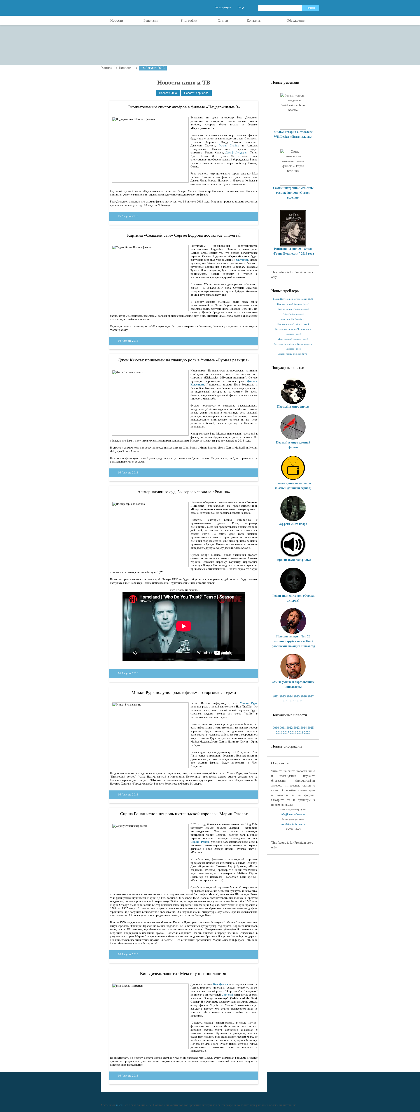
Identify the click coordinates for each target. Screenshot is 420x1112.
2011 (276, 696)
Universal (227, 994)
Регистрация (223, 7)
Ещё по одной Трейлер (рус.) (293, 309)
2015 (297, 696)
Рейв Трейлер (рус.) (293, 314)
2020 (300, 701)
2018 (286, 701)
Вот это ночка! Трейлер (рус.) (293, 304)
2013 (283, 696)
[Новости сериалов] (196, 93)
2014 (290, 696)
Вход (241, 7)
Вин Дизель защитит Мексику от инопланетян (184, 973)
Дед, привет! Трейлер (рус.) (293, 339)
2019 (293, 701)
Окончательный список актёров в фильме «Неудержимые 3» (184, 107)
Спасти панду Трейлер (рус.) (293, 354)
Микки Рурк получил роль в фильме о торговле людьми (183, 692)
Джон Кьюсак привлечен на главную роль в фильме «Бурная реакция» (184, 360)
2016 (304, 696)
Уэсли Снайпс (229, 145)
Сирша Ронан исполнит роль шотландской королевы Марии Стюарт (184, 813)
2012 (290, 727)
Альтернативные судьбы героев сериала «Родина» (183, 491)
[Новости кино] (168, 93)
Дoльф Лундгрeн (236, 152)
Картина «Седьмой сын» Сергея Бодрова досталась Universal (184, 235)
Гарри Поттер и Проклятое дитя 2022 (293, 299)
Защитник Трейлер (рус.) (293, 319)
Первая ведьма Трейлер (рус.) (293, 324)
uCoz (119, 1105)
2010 (276, 727)
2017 (311, 696)
